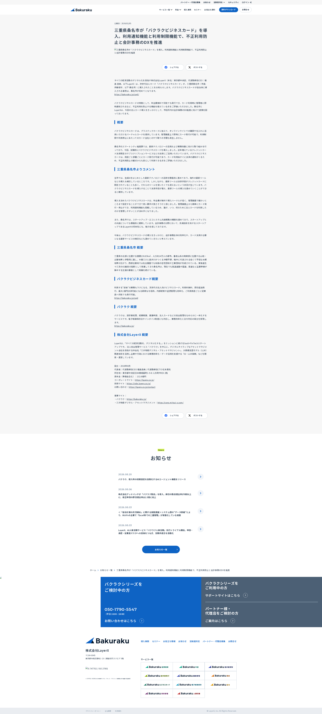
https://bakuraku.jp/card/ (126, 94)
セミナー (156, 641)
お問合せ (232, 641)
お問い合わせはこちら (120, 620)
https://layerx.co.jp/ (144, 379)
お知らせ (182, 641)
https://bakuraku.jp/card (126, 298)
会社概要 (108, 711)
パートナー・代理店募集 (214, 641)
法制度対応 (195, 641)
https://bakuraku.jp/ (124, 325)
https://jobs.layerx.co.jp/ (139, 383)
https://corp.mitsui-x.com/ (170, 402)
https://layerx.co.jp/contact (142, 386)
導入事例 (145, 641)
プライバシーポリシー (93, 711)
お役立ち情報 (169, 641)
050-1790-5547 (121, 609)
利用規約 (118, 711)
